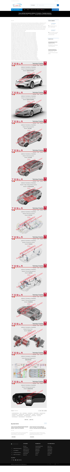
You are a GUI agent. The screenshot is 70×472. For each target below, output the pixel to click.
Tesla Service (32, 14)
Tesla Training (39, 415)
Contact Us (36, 453)
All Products (24, 446)
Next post (31, 419)
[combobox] (34, 5)
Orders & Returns (50, 450)
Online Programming (26, 450)
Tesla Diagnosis (25, 413)
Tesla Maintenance (36, 413)
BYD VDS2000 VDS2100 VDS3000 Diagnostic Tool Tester (52, 42)
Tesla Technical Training (20, 415)
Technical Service (25, 447)
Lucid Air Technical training (15, 413)
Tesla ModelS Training (14, 414)
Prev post (26, 419)
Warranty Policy (37, 450)
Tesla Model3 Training (42, 413)
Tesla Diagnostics (30, 413)
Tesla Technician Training (27, 415)
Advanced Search (50, 447)
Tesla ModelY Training (28, 414)
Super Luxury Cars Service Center (23, 14)
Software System (25, 453)
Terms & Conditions (38, 447)
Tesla (20, 413)
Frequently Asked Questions (39, 446)
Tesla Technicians (34, 415)
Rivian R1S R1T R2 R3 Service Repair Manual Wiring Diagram (52, 50)
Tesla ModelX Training (21, 414)
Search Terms (49, 446)
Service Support (50, 453)
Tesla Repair (33, 414)
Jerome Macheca (53, 23)
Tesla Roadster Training (39, 414)
